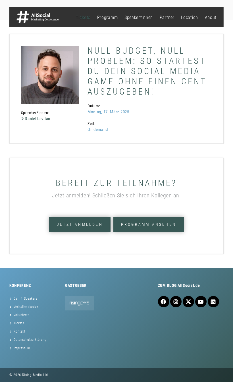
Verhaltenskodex (26, 307)
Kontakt (19, 331)
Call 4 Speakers (26, 298)
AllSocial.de (189, 285)
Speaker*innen (138, 17)
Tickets (83, 17)
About (211, 17)
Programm (107, 17)
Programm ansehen (148, 224)
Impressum (22, 348)
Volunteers (22, 315)
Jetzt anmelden (80, 224)
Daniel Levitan (37, 118)
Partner (167, 17)
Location (189, 17)
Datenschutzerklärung (30, 340)
